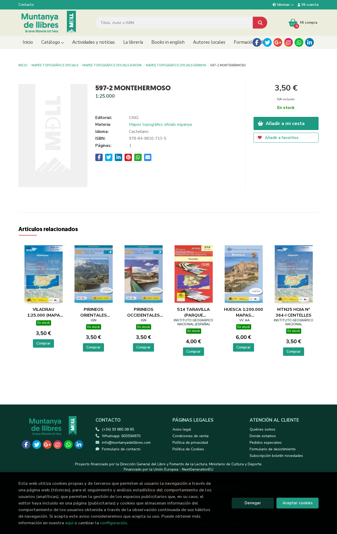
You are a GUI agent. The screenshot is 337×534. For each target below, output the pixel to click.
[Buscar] (260, 23)
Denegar (253, 503)
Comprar (43, 343)
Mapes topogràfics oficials (55, 65)
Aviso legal (181, 429)
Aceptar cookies (298, 503)
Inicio (22, 65)
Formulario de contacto (121, 449)
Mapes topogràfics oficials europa (112, 65)
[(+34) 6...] (299, 42)
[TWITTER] (267, 42)
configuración (113, 523)
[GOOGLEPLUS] (278, 42)
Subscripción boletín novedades (276, 455)
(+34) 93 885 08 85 (118, 429)
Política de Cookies (188, 449)
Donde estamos (263, 435)
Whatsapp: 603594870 (121, 435)
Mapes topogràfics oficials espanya (176, 65)
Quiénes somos (262, 429)
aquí (69, 523)
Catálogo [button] (51, 42)
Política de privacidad (190, 442)
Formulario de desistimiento (273, 449)
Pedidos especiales (266, 442)
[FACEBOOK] (256, 42)
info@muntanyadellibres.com (126, 442)
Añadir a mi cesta (284, 123)
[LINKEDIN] (309, 42)
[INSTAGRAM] (288, 42)
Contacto (26, 4)
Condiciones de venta (190, 435)
